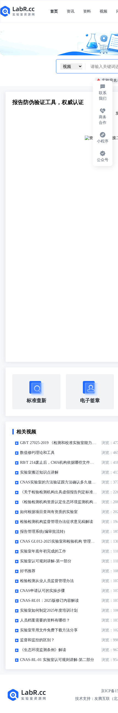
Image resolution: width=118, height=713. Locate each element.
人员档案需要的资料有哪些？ (45, 620)
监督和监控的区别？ (37, 640)
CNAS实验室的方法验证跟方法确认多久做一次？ (58, 482)
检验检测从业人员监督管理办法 (47, 581)
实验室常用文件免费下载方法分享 (49, 630)
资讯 (70, 11)
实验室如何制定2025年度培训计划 (49, 610)
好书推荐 (27, 571)
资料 (87, 11)
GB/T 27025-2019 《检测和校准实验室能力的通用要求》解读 (58, 443)
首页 (54, 11)
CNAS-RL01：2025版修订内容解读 (49, 601)
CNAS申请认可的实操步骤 (42, 591)
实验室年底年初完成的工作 (43, 551)
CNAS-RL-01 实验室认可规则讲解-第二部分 (57, 660)
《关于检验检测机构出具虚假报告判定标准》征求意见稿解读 (58, 492)
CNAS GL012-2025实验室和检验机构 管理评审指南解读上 (58, 541)
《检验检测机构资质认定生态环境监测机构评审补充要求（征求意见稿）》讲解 (58, 502)
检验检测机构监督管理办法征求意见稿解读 (56, 522)
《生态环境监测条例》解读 (43, 650)
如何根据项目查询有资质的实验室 (49, 512)
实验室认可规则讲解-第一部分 (45, 561)
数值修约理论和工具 (37, 453)
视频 (103, 11)
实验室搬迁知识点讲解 (39, 472)
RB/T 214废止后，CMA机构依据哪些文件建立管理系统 (58, 462)
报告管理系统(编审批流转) (42, 531)
